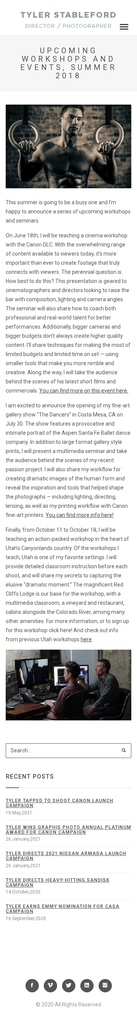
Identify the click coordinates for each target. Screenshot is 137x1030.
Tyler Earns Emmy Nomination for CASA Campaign (62, 909)
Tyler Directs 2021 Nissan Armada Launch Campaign (66, 856)
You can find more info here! (79, 515)
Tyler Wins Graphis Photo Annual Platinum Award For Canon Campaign (68, 830)
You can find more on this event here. (83, 391)
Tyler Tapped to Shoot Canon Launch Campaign (59, 803)
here (86, 639)
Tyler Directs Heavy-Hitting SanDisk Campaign (58, 882)
